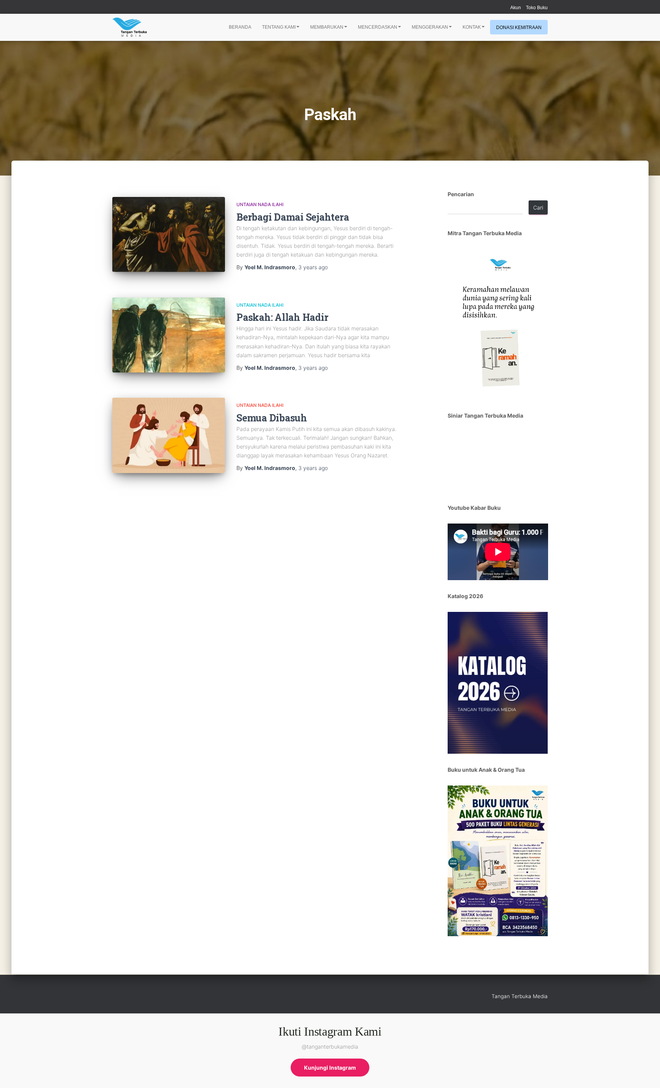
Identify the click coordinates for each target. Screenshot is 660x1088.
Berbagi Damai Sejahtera (292, 217)
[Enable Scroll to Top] (645, 1072)
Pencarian (461, 194)
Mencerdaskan (377, 27)
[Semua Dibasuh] (168, 435)
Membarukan (326, 27)
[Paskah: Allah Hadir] (168, 335)
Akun (515, 7)
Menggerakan (430, 27)
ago (313, 267)
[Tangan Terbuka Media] (129, 27)
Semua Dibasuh (271, 417)
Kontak (472, 27)
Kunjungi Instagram (330, 1067)
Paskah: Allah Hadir (282, 317)
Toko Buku (537, 7)
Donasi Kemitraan (519, 27)
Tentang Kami (279, 27)
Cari (538, 207)
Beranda (240, 27)
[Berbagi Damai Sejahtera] (168, 234)
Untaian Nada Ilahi (259, 204)
